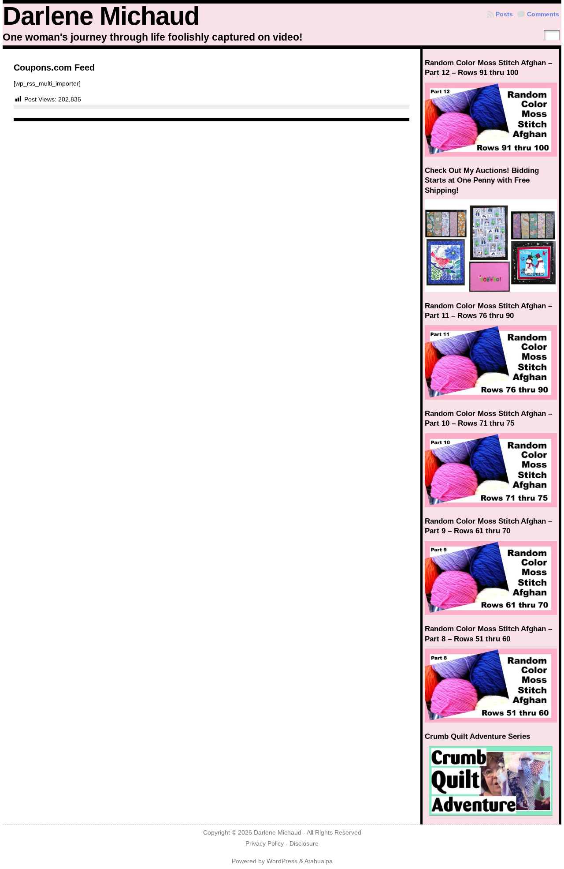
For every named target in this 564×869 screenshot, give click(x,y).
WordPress (282, 861)
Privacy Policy (264, 843)
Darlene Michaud (101, 16)
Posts (504, 14)
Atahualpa (318, 861)
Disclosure (304, 843)
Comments (543, 14)
